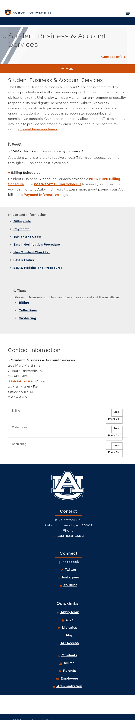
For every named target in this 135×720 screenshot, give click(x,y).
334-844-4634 (21, 381)
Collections (28, 310)
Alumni (69, 662)
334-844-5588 (70, 535)
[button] (128, 13)
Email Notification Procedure (36, 244)
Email (117, 411)
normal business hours (38, 129)
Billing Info (22, 221)
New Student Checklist (31, 252)
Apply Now (69, 612)
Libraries (69, 627)
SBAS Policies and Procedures (37, 267)
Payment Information (41, 194)
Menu (69, 68)
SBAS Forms (23, 260)
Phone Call (114, 418)
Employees (69, 678)
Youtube (70, 584)
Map (69, 635)
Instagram (70, 577)
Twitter (70, 569)
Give (69, 619)
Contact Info (112, 56)
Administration (69, 686)
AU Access (69, 642)
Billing (24, 302)
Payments (21, 229)
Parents (69, 670)
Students (69, 655)
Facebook (70, 561)
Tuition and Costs (27, 236)
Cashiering (27, 318)
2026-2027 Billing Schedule (57, 184)
